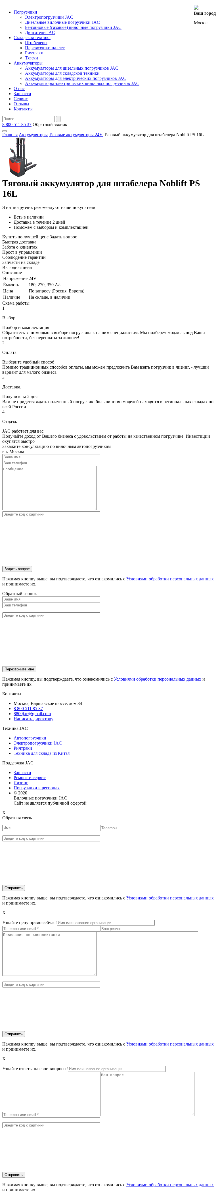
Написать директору (33, 718)
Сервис (21, 98)
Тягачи (31, 57)
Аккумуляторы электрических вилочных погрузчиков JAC (82, 83)
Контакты (23, 108)
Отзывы (21, 103)
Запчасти (22, 93)
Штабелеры (36, 42)
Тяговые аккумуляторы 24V (76, 134)
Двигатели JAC (40, 32)
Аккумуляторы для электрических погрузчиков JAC (75, 78)
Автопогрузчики (30, 738)
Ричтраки (34, 52)
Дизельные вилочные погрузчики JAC (62, 22)
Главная (10, 134)
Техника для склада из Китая (42, 753)
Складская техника (32, 37)
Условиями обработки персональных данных (170, 578)
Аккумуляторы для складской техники (62, 73)
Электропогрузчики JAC (49, 17)
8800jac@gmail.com (32, 713)
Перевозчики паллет (45, 47)
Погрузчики (25, 12)
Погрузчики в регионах (37, 787)
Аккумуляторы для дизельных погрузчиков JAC (71, 68)
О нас (19, 88)
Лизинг (21, 782)
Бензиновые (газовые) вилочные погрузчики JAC (73, 27)
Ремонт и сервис (30, 777)
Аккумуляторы (28, 63)
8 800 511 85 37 (17, 124)
